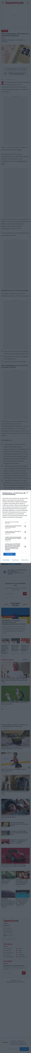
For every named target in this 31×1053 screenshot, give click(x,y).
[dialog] (15, 526)
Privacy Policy (24, 560)
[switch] (24, 526)
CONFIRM (9, 554)
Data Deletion (6, 560)
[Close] (27, 493)
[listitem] (15, 522)
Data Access (15, 560)
